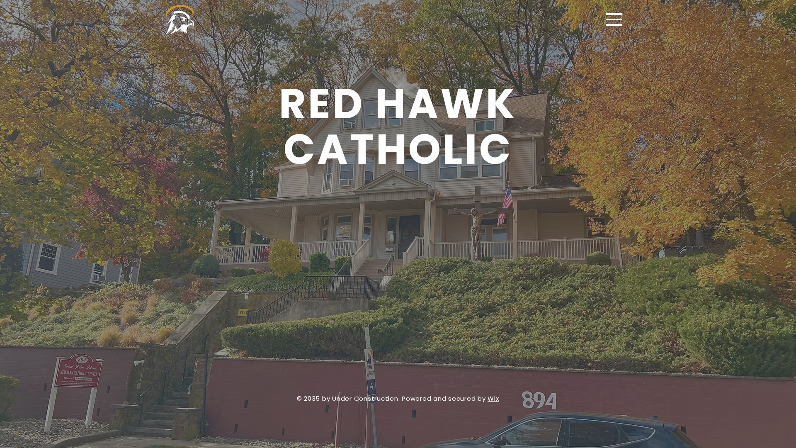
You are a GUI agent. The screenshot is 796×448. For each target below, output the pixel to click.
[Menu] (614, 19)
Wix (493, 398)
